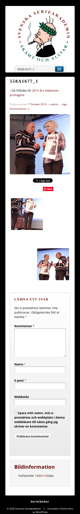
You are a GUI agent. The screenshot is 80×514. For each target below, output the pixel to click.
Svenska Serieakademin (28, 508)
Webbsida (21, 397)
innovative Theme (57, 508)
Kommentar (24, 326)
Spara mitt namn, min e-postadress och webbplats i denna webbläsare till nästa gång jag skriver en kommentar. (39, 419)
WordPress (42, 512)
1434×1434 (42, 476)
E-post (19, 380)
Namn (18, 364)
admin (54, 104)
